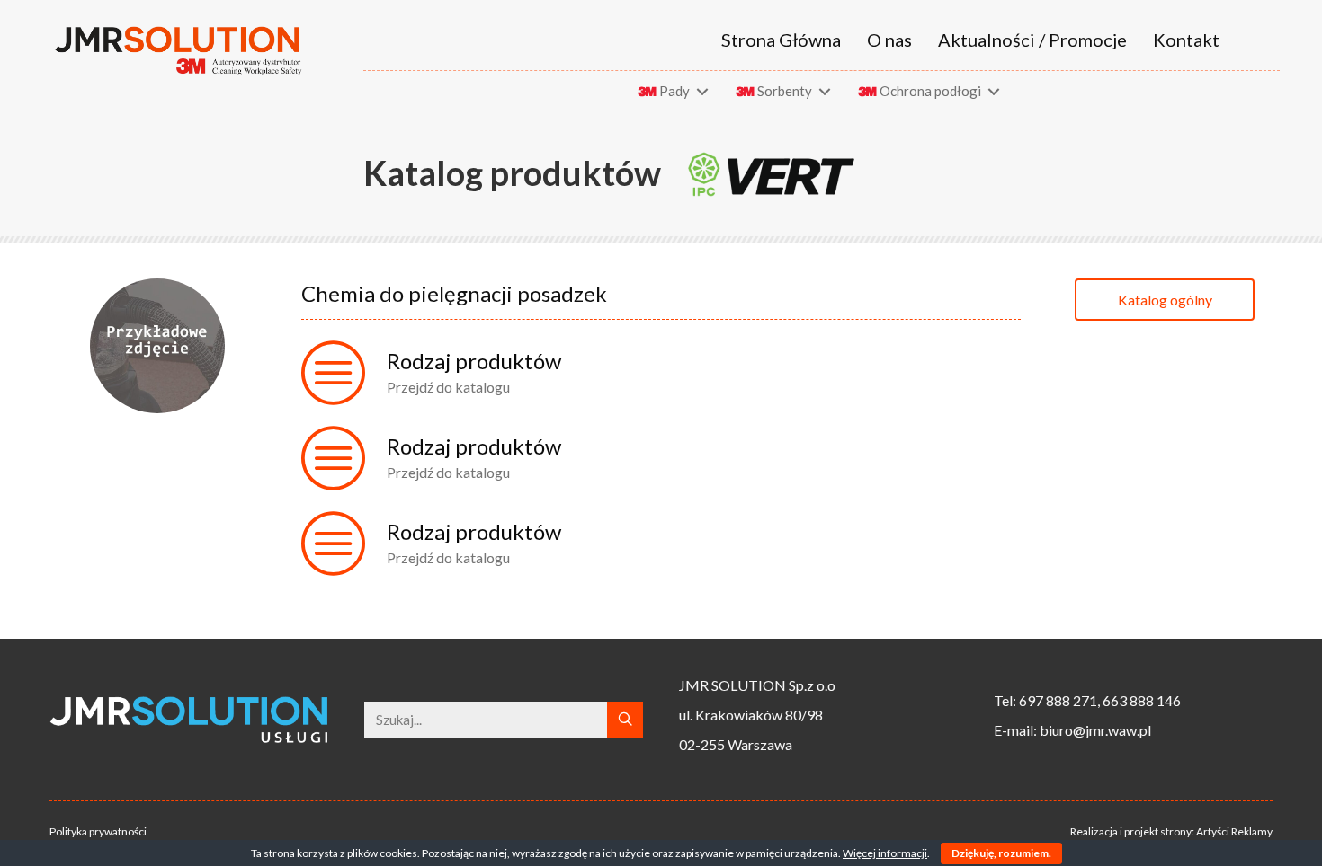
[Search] (625, 720)
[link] (676, 92)
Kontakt (1186, 39)
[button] (1165, 299)
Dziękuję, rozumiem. (1001, 853)
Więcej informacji (885, 853)
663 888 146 (1142, 700)
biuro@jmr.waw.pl (1095, 729)
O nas (889, 39)
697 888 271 (1058, 700)
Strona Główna (781, 39)
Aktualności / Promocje (1032, 39)
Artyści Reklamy (1234, 831)
